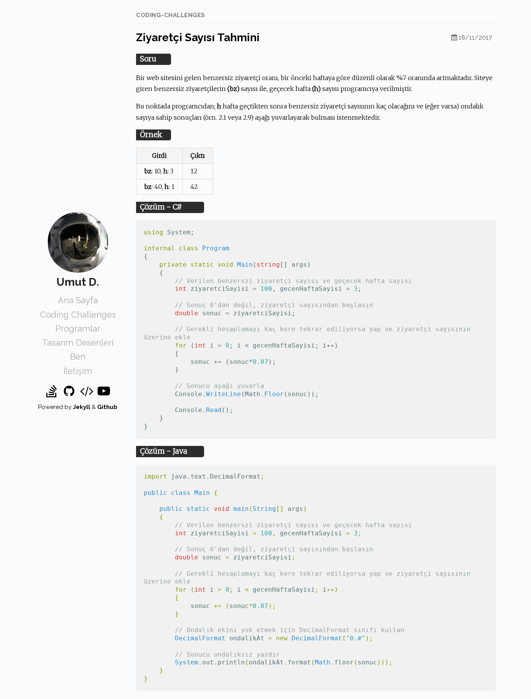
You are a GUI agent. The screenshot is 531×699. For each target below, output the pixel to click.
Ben (78, 356)
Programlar (77, 328)
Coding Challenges (78, 314)
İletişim (77, 371)
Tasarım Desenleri (78, 342)
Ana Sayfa (78, 300)
